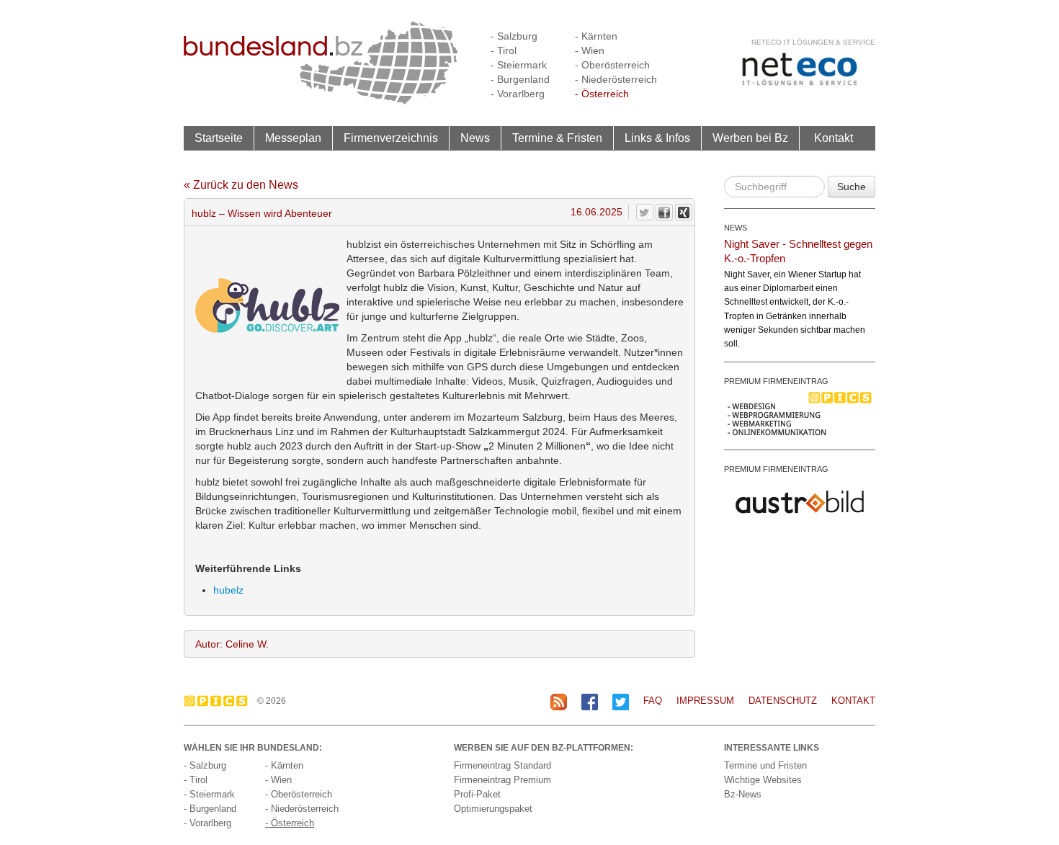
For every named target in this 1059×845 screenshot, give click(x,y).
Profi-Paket (477, 794)
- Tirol (504, 50)
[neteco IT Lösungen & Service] (799, 69)
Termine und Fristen (765, 765)
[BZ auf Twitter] (620, 701)
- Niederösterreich (616, 79)
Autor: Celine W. (232, 644)
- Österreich (602, 93)
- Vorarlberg (518, 93)
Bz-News (742, 794)
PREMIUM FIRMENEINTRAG (776, 381)
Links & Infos (657, 138)
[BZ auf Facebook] (589, 701)
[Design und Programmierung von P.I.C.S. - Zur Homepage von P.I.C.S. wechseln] (219, 701)
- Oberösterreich (612, 65)
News (475, 138)
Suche (851, 186)
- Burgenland (520, 79)
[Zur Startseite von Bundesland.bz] (321, 62)
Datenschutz (783, 700)
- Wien (589, 50)
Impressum (705, 700)
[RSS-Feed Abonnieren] (558, 701)
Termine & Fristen (557, 138)
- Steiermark (519, 65)
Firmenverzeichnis (391, 138)
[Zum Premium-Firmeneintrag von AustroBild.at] (799, 501)
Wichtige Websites (763, 779)
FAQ (652, 700)
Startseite (219, 138)
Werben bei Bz (750, 138)
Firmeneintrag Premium (502, 779)
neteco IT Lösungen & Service (813, 42)
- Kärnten (596, 36)
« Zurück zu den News (241, 185)
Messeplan (293, 138)
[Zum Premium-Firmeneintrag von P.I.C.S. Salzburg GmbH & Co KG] (799, 413)
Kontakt (833, 138)
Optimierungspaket (493, 808)
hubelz (228, 590)
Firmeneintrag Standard (502, 765)
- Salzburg (514, 36)
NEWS (735, 227)
